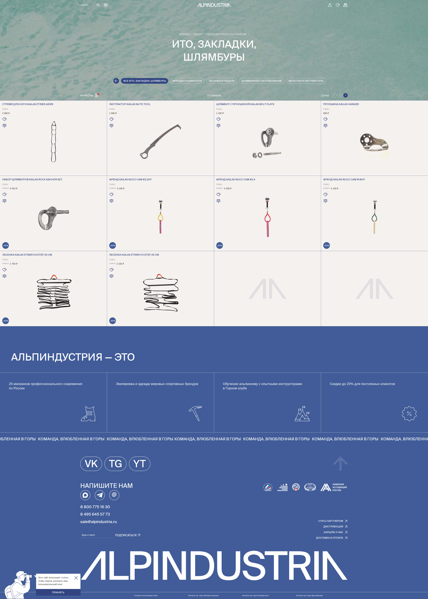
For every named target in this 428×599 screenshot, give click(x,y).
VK (91, 464)
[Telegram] (100, 495)
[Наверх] (340, 463)
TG (115, 464)
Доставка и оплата (329, 538)
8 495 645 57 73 (95, 514)
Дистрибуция (333, 527)
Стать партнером (330, 521)
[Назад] (116, 81)
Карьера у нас (333, 532)
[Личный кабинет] (329, 5)
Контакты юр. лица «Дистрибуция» (309, 595)
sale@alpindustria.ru (98, 522)
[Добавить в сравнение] (4, 125)
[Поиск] (98, 5)
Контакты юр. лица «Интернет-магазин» (203, 595)
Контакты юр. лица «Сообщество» (255, 595)
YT (139, 464)
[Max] (85, 495)
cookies (64, 577)
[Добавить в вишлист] (4, 119)
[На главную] (214, 5)
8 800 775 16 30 (95, 507)
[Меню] (84, 5)
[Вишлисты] (337, 5)
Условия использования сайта (145, 595)
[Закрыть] (76, 578)
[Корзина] (345, 5)
